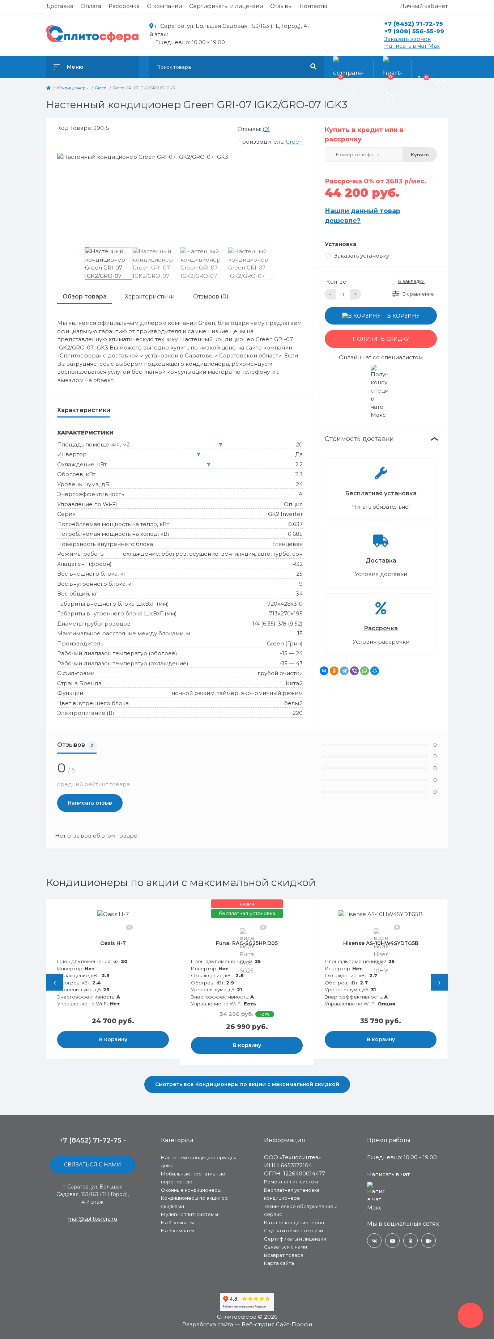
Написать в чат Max (412, 46)
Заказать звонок (407, 38)
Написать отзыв (90, 803)
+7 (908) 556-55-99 (414, 31)
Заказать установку (361, 256)
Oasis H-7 (113, 943)
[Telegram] (344, 670)
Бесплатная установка (381, 493)
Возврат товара (283, 1255)
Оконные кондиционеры (191, 1190)
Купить (420, 154)
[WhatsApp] (364, 670)
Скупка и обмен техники (293, 1230)
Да (299, 454)
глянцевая (287, 544)
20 (299, 444)
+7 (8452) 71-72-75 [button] (90, 1140)
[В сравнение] (165, 910)
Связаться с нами (92, 1164)
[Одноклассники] (334, 670)
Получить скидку (381, 339)
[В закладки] (173, 910)
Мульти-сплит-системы (189, 1214)
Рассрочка (124, 6)
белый (293, 703)
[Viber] (354, 670)
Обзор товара (85, 296)
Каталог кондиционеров (294, 1222)
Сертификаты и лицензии (226, 6)
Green (294, 141)
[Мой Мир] (374, 670)
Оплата (91, 6)
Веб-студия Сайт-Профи (277, 1324)
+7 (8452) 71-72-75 (413, 23)
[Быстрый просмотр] (155, 910)
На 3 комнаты (177, 1230)
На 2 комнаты (177, 1222)
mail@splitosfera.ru (92, 1219)
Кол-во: (337, 281)
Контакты (313, 6)
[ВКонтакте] (324, 670)
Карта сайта (279, 1263)
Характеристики (150, 296)
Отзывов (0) (211, 296)
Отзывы (281, 6)
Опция (293, 504)
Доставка (59, 6)
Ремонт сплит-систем (291, 1182)
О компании (164, 6)
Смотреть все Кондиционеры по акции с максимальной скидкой (247, 1084)
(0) (266, 129)
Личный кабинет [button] (424, 6)
